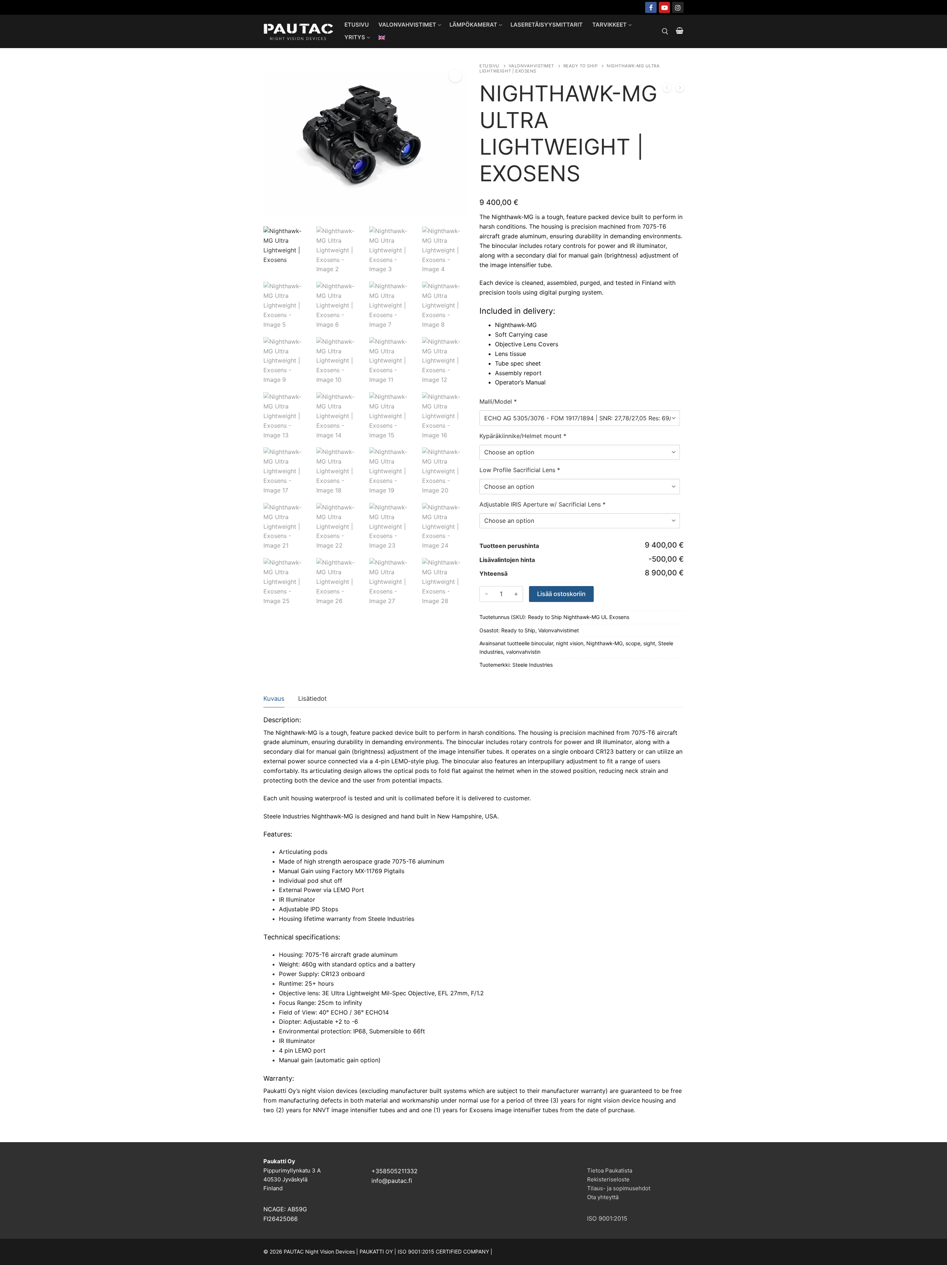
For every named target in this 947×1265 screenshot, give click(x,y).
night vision (569, 643)
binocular (542, 643)
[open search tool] (665, 31)
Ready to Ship (580, 65)
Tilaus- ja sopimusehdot (618, 1188)
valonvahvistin (523, 652)
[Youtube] (664, 7)
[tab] (273, 699)
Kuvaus (273, 698)
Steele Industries (532, 665)
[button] (455, 76)
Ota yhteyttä (603, 1197)
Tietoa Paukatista (609, 1170)
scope (633, 643)
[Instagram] (678, 7)
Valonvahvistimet (531, 65)
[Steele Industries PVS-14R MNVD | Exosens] (679, 89)
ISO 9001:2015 (607, 1218)
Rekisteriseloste (608, 1179)
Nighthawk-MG (604, 643)
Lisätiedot (312, 698)
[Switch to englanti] (382, 37)
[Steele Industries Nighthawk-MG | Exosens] (667, 89)
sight (649, 643)
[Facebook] (651, 7)
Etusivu (489, 65)
